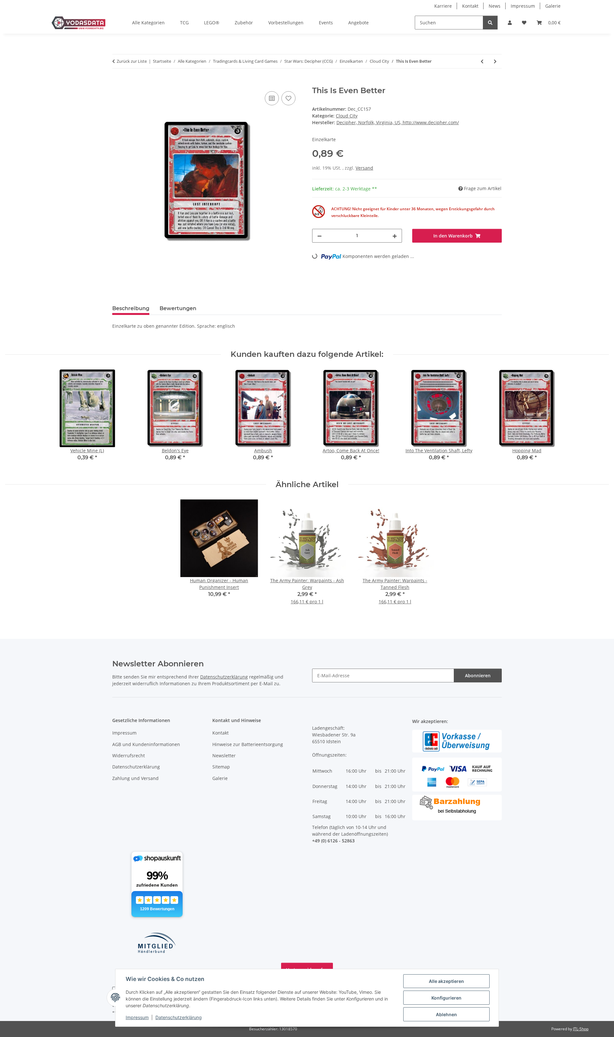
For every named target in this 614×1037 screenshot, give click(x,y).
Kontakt (470, 6)
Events (326, 23)
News (494, 6)
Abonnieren (478, 675)
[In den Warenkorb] (117, 82)
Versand (364, 168)
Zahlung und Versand (135, 778)
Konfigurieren (446, 998)
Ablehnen (446, 1014)
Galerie (553, 6)
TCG (184, 23)
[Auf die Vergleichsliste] (272, 98)
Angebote (358, 23)
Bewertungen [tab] (178, 308)
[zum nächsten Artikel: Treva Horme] (495, 61)
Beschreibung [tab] (130, 308)
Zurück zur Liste (132, 61)
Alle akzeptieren (446, 981)
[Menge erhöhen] (395, 235)
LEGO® (211, 23)
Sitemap (221, 767)
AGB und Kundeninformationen (146, 744)
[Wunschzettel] (524, 23)
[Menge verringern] (319, 235)
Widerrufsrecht (128, 755)
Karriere (443, 6)
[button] (510, 23)
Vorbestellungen (285, 23)
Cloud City (347, 116)
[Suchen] (490, 22)
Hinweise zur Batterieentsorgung (247, 744)
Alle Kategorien (148, 23)
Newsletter (224, 755)
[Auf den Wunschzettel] (288, 98)
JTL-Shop (580, 1029)
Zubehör (244, 23)
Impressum (137, 1017)
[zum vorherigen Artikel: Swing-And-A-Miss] (482, 61)
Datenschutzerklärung (178, 1017)
